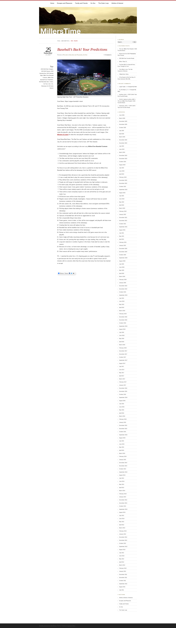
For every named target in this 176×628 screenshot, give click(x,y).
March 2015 (122, 453)
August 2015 (122, 437)
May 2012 (121, 558)
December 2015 (123, 425)
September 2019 (123, 295)
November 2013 (123, 503)
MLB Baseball (42, 81)
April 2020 (121, 273)
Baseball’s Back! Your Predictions (82, 49)
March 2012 (122, 565)
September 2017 (123, 360)
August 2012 (122, 549)
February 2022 (122, 211)
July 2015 (121, 441)
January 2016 (122, 422)
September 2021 (123, 226)
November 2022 (123, 183)
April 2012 (121, 562)
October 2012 (122, 543)
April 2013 (121, 524)
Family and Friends (81, 3)
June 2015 (121, 444)
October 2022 (122, 186)
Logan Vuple (122, 86)
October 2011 (122, 580)
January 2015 (122, 459)
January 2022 (122, 214)
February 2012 (122, 568)
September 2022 (123, 189)
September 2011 (123, 583)
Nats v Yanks (49, 81)
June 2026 (121, 115)
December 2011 (123, 574)
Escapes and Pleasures (64, 3)
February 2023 (122, 177)
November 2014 (123, 465)
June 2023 (121, 171)
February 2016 (122, 419)
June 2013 (121, 518)
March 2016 (122, 416)
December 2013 (123, 499)
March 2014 (122, 490)
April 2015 (121, 450)
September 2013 (123, 509)
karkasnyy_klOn (123, 105)
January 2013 (122, 534)
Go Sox (93, 3)
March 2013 (122, 527)
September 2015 (123, 434)
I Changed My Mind (132, 86)
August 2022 (122, 192)
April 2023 (121, 174)
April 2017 (121, 375)
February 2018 (122, 347)
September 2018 (123, 326)
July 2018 (121, 332)
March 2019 (122, 310)
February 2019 (122, 313)
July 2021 (121, 233)
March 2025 (122, 136)
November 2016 (123, 391)
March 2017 (122, 378)
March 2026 (122, 118)
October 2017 (122, 357)
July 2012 (121, 552)
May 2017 (121, 372)
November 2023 (123, 158)
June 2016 (121, 406)
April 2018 (121, 341)
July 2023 (121, 167)
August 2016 (122, 400)
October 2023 (122, 161)
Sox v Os (50, 83)
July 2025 (121, 130)
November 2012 (123, 540)
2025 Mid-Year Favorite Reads (126, 58)
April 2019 (121, 307)
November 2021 (123, 220)
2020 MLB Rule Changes (47, 69)
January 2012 (122, 571)
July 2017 (121, 366)
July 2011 (121, 590)
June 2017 (121, 369)
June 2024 (121, 149)
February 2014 (122, 493)
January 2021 (122, 245)
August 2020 (122, 261)
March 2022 (122, 208)
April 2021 (121, 239)
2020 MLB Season (45, 71)
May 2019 (121, 304)
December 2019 (123, 285)
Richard (65, 55)
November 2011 (123, 577)
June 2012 (121, 555)
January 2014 (122, 496)
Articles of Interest (117, 3)
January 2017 (122, 385)
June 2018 (121, 335)
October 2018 (122, 323)
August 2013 (122, 512)
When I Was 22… (123, 61)
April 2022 (121, 205)
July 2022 (121, 195)
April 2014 (121, 487)
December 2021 (123, 217)
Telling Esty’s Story (124, 74)
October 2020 (122, 254)
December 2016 (123, 388)
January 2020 (122, 282)
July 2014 (121, 478)
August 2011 (122, 586)
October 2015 (122, 431)
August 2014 (122, 475)
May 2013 (121, 521)
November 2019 (123, 289)
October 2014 (122, 468)
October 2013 (122, 506)
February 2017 (122, 382)
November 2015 (123, 428)
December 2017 (123, 351)
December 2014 (123, 462)
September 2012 (123, 546)
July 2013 (121, 515)
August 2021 (122, 230)
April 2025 (121, 133)
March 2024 (122, 152)
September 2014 (123, 472)
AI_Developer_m (123, 89)
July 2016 (121, 403)
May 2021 (121, 236)
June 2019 (121, 301)
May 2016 (121, 410)
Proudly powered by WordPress (48, 626)
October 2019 (122, 292)
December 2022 (123, 180)
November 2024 (123, 143)
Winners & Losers (62, 134)
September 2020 (123, 257)
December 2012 (123, 537)
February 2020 (122, 279)
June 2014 (121, 481)
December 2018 (123, 316)
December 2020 (123, 248)
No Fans (45, 83)
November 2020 (123, 251)
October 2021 (122, 223)
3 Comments (108, 55)
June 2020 (121, 267)
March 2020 (122, 276)
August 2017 (122, 363)
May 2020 (121, 270)
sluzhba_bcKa (122, 94)
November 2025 (123, 124)
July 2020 (121, 264)
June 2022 (121, 198)
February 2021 (122, 242)
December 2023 (123, 155)
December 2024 (123, 139)
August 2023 (122, 164)
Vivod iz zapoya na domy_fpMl (126, 99)
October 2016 (122, 394)
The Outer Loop (103, 3)
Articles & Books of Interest (126, 597)
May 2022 (121, 202)
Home (52, 3)
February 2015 (122, 456)
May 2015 (121, 447)
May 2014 (121, 484)
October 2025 (122, 127)
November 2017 (123, 354)
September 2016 (123, 397)
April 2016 (121, 413)
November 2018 (123, 320)
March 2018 (122, 344)
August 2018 (122, 329)
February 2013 (122, 531)
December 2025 (123, 121)
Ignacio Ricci (71, 626)
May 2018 (121, 338)
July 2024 (121, 146)
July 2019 (121, 298)
